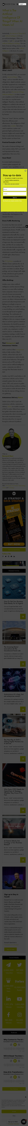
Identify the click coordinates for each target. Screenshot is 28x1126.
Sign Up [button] (15, 197)
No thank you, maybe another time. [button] (12, 201)
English (21, 4)
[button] (25, 171)
